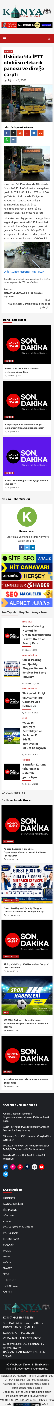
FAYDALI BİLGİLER (29, 655)
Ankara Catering (37, 1375)
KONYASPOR (10, 1233)
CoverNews (23, 1368)
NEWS (6, 1256)
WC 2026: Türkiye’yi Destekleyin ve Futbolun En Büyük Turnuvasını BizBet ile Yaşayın (34, 735)
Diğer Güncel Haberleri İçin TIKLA (24, 271)
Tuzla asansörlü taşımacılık (27, 1387)
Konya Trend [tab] (39, 612)
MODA (7, 1250)
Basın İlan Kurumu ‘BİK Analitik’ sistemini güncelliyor (24, 1157)
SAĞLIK (7, 1262)
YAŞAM (7, 1291)
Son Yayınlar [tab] (10, 612)
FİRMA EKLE (27, 622)
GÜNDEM (8, 51)
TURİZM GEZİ (10, 1285)
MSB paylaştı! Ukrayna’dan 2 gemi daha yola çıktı (29, 304)
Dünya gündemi (16, 279)
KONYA (7, 1221)
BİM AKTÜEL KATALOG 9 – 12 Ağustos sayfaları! (23, 293)
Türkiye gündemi (30, 282)
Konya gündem (32, 279)
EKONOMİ (9, 1197)
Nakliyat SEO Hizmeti (13, 1375)
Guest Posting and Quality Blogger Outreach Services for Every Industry (34, 668)
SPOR (24, 718)
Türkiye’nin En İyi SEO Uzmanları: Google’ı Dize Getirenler (27, 1138)
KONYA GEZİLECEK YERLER (18, 1227)
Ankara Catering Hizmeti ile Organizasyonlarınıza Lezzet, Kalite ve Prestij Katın (36, 634)
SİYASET (7, 1268)
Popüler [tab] (24, 612)
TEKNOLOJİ (9, 1279)
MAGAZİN (9, 1244)
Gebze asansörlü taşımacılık (33, 1383)
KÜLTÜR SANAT (12, 1238)
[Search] (49, 39)
